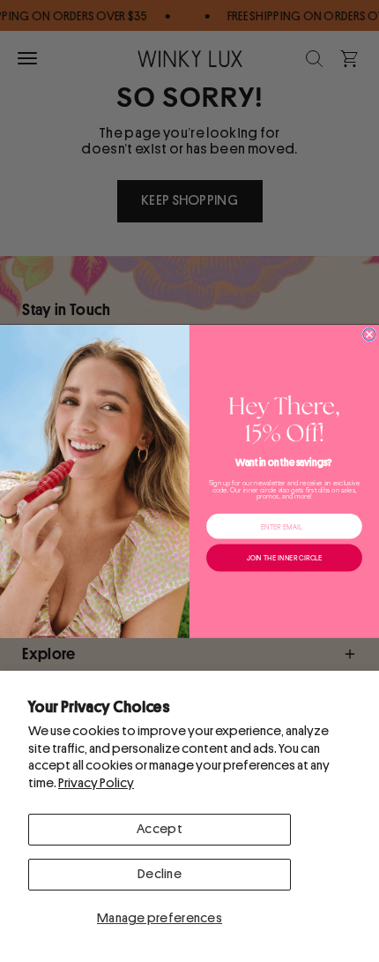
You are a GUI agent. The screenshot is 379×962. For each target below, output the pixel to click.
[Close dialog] (369, 333)
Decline (159, 874)
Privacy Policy (96, 783)
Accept (159, 829)
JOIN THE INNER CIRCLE (285, 557)
